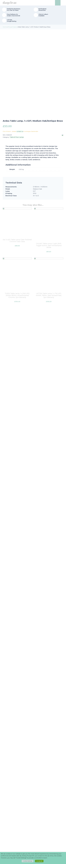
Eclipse (14, 27)
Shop (9, 27)
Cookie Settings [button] (27, 861)
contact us (19, 131)
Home (5, 27)
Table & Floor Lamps (17, 137)
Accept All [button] (39, 861)
